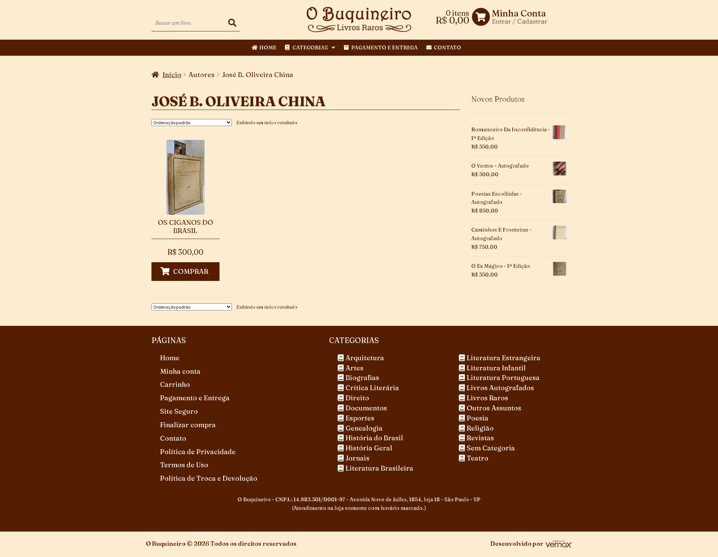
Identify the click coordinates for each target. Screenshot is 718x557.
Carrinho (175, 384)
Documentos (366, 408)
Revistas (480, 438)
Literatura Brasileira (379, 468)
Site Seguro (179, 411)
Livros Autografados (500, 387)
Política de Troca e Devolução (208, 478)
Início (172, 74)
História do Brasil (374, 438)
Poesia (477, 418)
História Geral (369, 448)
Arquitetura (365, 358)
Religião (480, 428)
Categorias (310, 47)
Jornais (357, 458)
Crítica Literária (372, 387)
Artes (354, 368)
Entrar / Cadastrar (519, 21)
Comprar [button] (190, 271)
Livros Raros (487, 398)
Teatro (477, 458)
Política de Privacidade (198, 451)
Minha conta (180, 371)
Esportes (360, 418)
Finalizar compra (188, 424)
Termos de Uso (184, 464)
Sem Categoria (491, 448)
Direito (357, 398)
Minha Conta (519, 13)
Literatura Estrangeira (503, 358)
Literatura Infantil (496, 368)
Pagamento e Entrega (384, 47)
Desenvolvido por (516, 543)
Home (267, 47)
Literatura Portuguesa (503, 377)
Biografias (362, 377)
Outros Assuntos (494, 408)
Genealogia (364, 428)
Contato (447, 47)
